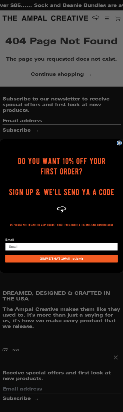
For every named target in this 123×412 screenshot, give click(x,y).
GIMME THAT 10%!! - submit (61, 258)
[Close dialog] (119, 143)
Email (9, 239)
